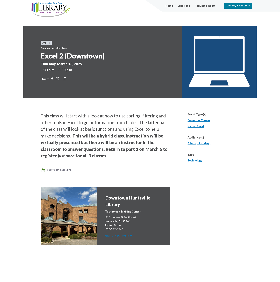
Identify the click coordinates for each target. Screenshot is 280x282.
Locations (184, 5)
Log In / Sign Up (237, 5)
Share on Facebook (52, 78)
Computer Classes (199, 120)
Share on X (58, 78)
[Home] (51, 9)
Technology (195, 160)
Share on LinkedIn (64, 78)
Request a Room (205, 5)
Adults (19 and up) (199, 143)
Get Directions (117, 235)
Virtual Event (196, 126)
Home (169, 5)
